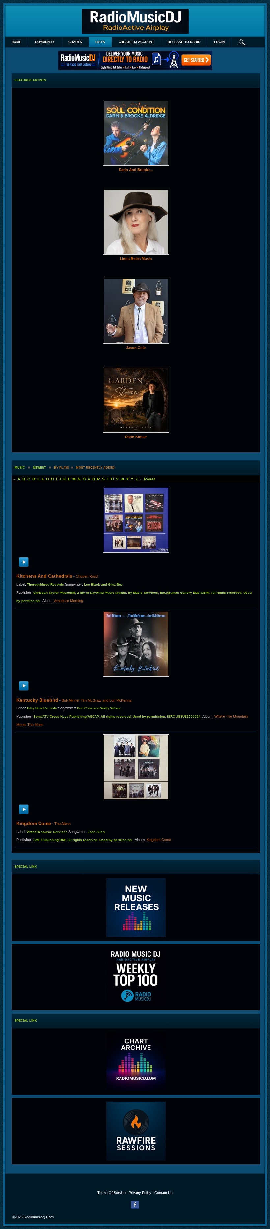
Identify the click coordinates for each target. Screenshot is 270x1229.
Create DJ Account (136, 42)
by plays (61, 467)
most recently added (95, 467)
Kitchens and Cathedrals (44, 576)
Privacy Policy (140, 1193)
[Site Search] (242, 42)
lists (100, 42)
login (219, 42)
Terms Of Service (111, 1193)
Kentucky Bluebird (37, 700)
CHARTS (75, 42)
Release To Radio (184, 42)
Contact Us (163, 1193)
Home (16, 42)
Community (45, 42)
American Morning (68, 601)
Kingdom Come (33, 823)
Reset (149, 479)
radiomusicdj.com (39, 1217)
